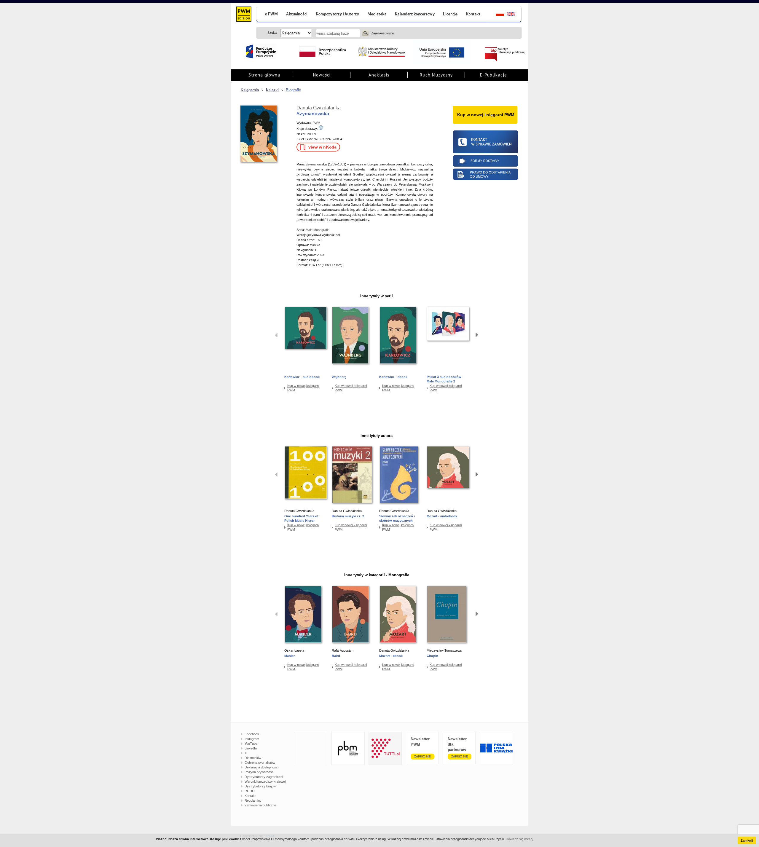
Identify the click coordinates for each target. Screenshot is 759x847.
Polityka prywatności (259, 772)
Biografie (293, 90)
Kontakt (250, 795)
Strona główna (264, 75)
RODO (250, 791)
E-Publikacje (493, 75)
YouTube (251, 743)
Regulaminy (253, 800)
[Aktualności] (297, 15)
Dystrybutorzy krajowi (260, 786)
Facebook (252, 734)
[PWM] (243, 15)
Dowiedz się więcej (519, 839)
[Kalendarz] (415, 15)
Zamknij (747, 840)
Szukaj (365, 33)
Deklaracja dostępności (261, 767)
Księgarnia (250, 90)
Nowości (322, 75)
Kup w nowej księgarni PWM (303, 388)
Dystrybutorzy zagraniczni (264, 777)
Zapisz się (422, 756)
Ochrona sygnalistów (260, 762)
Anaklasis (379, 75)
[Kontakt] (474, 15)
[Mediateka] (377, 15)
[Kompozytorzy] (337, 15)
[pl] (496, 15)
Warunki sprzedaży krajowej (265, 781)
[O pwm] (269, 15)
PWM (316, 123)
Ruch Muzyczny (436, 75)
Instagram (252, 739)
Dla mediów (253, 758)
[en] (515, 15)
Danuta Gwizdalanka (318, 107)
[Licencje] (450, 15)
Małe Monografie (317, 230)
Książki (272, 90)
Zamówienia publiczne (260, 805)
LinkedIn (251, 748)
